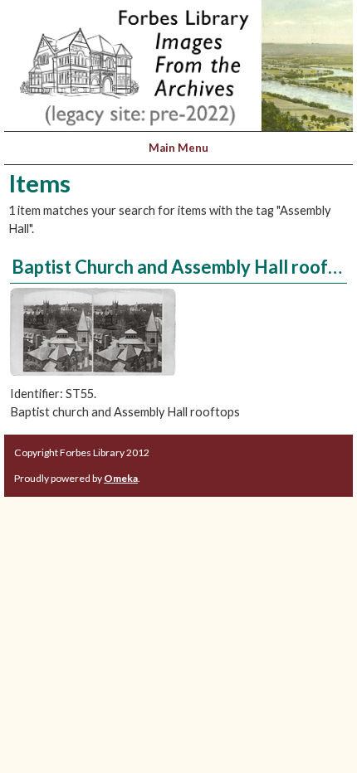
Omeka (121, 478)
